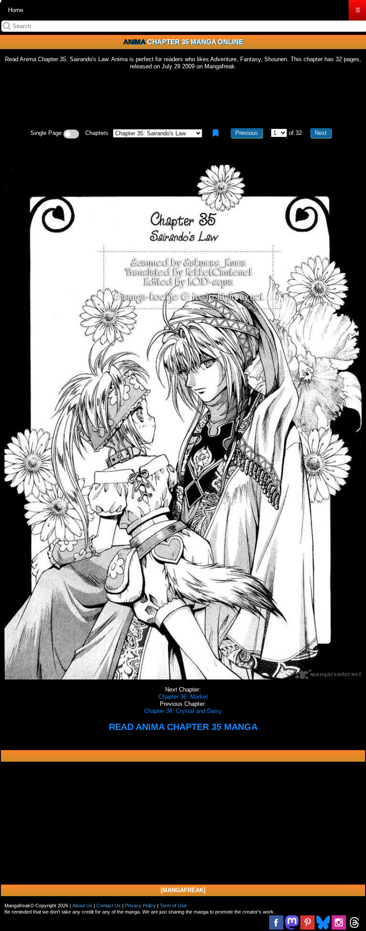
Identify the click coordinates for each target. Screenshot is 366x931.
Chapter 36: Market (183, 696)
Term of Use (173, 905)
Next (321, 133)
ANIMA (134, 42)
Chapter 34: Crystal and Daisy (183, 711)
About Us (82, 905)
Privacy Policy (140, 905)
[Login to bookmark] (215, 133)
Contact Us (108, 905)
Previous (246, 133)
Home (15, 10)
